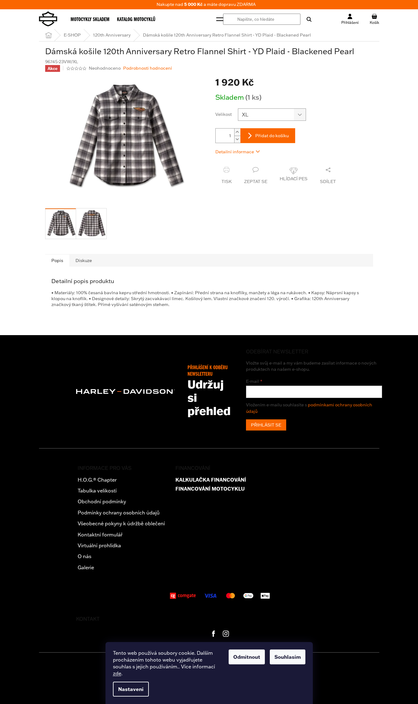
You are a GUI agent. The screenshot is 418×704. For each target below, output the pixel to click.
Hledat (306, 19)
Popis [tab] (57, 260)
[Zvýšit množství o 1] (237, 132)
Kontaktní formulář (100, 534)
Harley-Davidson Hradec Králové (213, 633)
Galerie (86, 567)
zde (117, 673)
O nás (84, 556)
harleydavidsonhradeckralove (226, 633)
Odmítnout (246, 657)
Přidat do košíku (272, 135)
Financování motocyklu (210, 489)
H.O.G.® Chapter (97, 480)
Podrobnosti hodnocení (147, 68)
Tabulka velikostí (97, 491)
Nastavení (131, 689)
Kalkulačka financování (210, 480)
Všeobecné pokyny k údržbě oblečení (121, 523)
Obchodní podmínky (102, 501)
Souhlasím (287, 657)
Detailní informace (234, 152)
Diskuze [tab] (83, 260)
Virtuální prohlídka (99, 545)
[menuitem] (90, 19)
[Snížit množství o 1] (237, 139)
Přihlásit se (266, 425)
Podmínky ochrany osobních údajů (119, 512)
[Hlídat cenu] (294, 176)
